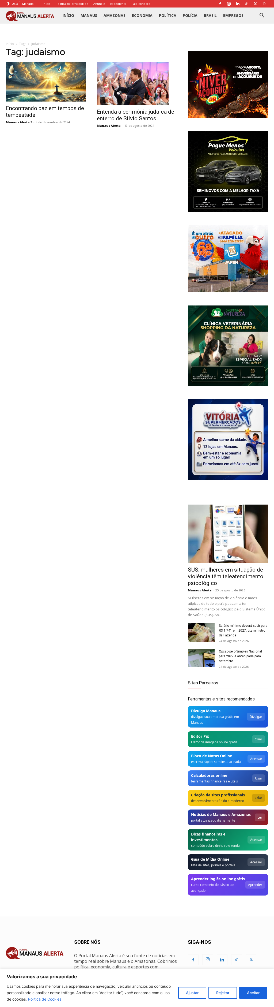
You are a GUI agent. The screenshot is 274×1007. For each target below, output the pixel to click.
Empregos (233, 15)
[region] (137, 988)
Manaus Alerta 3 (19, 122)
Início (47, 4)
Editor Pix (200, 736)
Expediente (118, 4)
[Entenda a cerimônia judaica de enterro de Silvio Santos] (137, 83)
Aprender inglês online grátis (218, 878)
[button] (261, 15)
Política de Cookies (44, 999)
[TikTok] (246, 4)
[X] (255, 4)
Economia (142, 15)
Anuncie (99, 4)
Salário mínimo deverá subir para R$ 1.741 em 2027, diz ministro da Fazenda (243, 630)
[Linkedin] (238, 4)
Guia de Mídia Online (210, 859)
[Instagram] (229, 4)
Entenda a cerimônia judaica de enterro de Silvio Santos (135, 115)
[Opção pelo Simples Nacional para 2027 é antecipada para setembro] (201, 658)
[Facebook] (220, 4)
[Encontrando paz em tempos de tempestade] (46, 82)
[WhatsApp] (264, 4)
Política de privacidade (72, 4)
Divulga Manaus (205, 710)
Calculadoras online (209, 775)
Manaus (89, 15)
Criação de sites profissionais (218, 794)
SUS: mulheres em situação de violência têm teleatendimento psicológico (225, 576)
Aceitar (253, 992)
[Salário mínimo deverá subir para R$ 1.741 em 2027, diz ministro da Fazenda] (201, 632)
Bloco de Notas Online (211, 755)
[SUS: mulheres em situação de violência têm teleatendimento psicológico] (228, 534)
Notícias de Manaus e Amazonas (221, 814)
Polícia (190, 15)
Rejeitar (222, 992)
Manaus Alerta (109, 126)
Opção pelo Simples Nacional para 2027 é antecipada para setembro (240, 656)
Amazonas (114, 15)
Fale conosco (141, 4)
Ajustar (192, 992)
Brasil (210, 15)
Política (167, 15)
